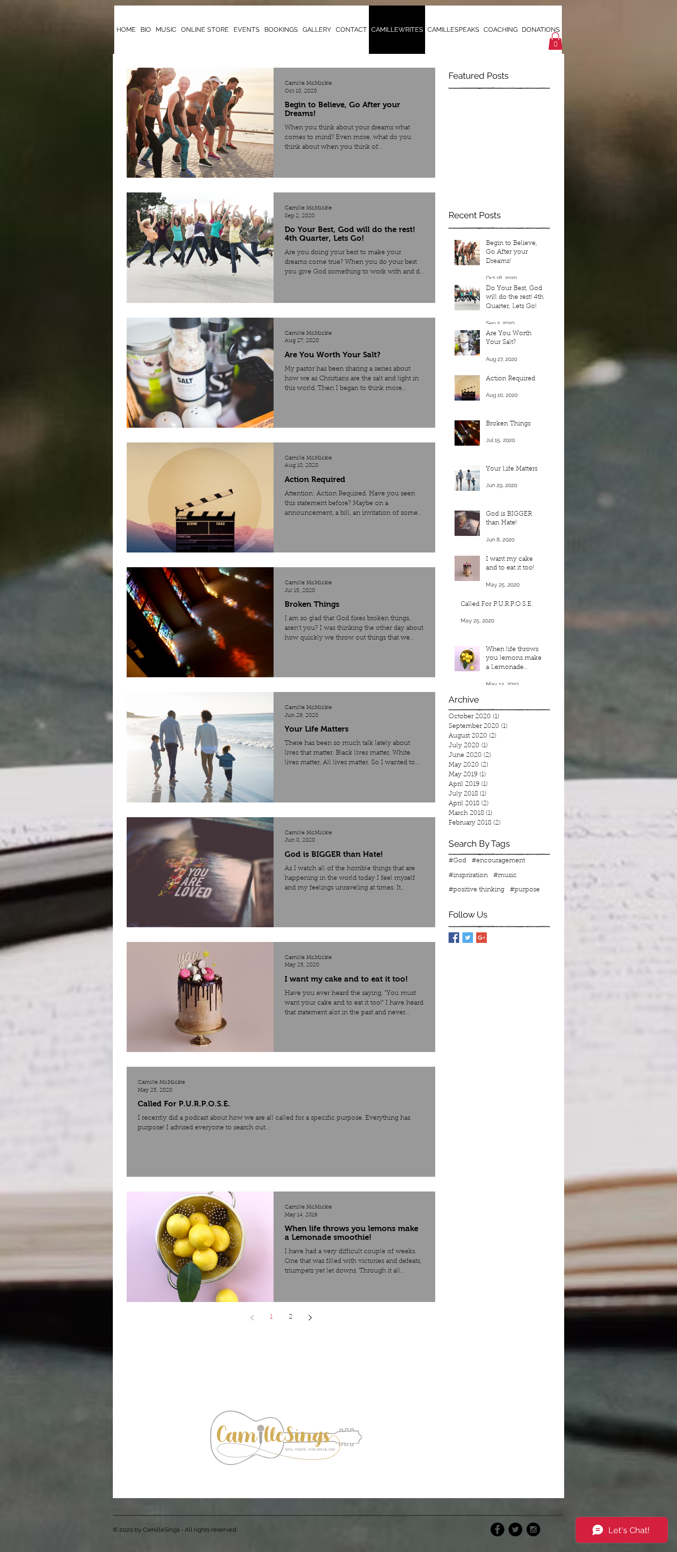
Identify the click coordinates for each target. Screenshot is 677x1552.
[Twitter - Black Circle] (515, 1529)
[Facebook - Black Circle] (497, 1529)
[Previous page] (252, 1317)
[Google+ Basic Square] (481, 937)
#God (457, 861)
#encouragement (498, 861)
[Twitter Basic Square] (467, 937)
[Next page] (310, 1317)
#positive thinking (476, 890)
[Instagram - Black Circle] (533, 1529)
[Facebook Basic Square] (454, 937)
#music (505, 875)
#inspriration (468, 875)
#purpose (525, 890)
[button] (555, 41)
